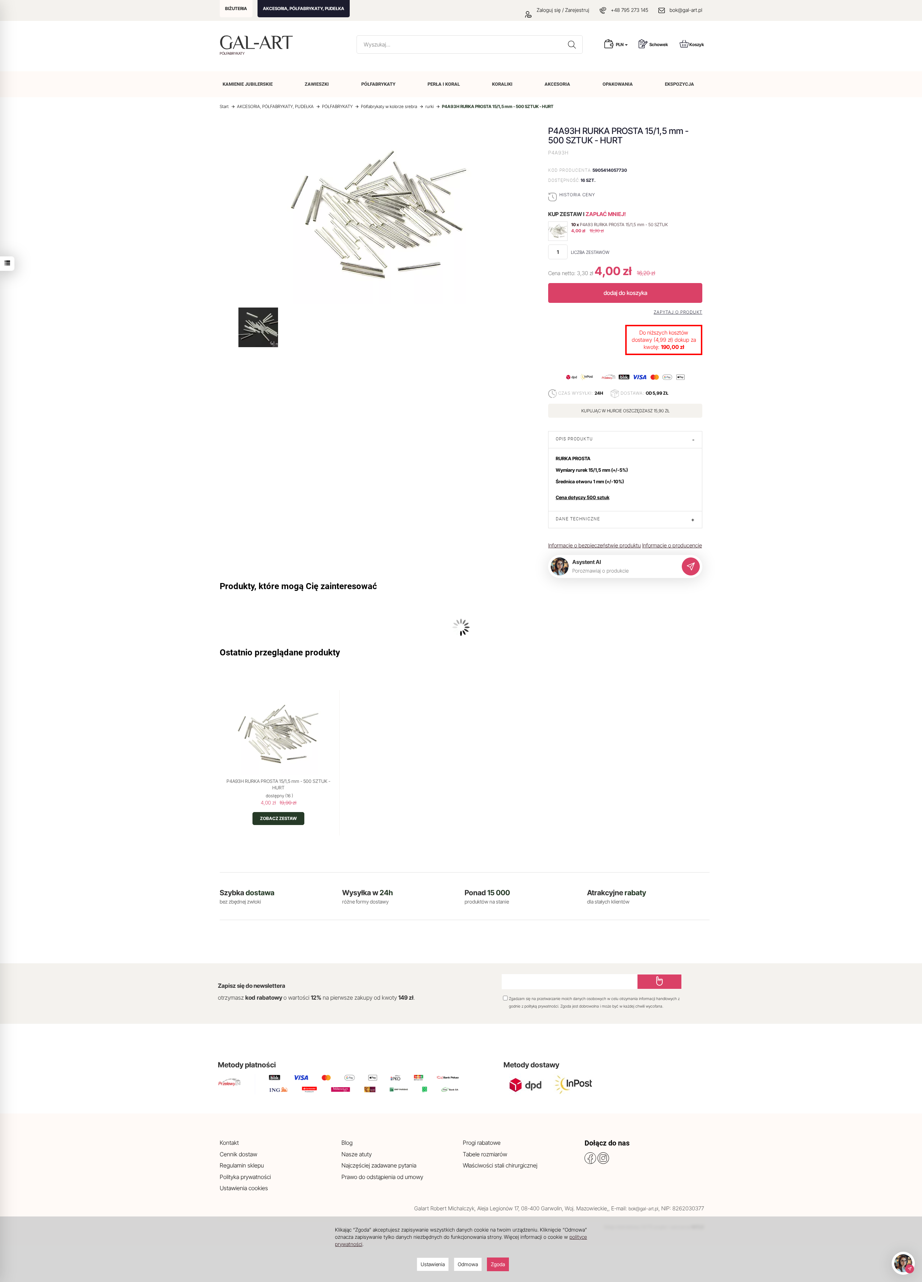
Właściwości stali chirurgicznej (500, 1165)
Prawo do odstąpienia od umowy (382, 1176)
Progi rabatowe (482, 1142)
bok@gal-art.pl (686, 10)
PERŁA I (444, 84)
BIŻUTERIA (236, 8)
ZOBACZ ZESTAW (278, 818)
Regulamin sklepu (242, 1165)
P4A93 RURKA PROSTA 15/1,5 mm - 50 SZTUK (624, 224)
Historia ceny (577, 194)
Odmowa (468, 1264)
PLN (620, 44)
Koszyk (696, 44)
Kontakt (229, 1142)
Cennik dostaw (238, 1154)
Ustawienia (433, 1264)
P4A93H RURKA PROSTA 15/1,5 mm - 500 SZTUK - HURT (278, 784)
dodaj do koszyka (625, 292)
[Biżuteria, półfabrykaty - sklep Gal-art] (258, 42)
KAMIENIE (248, 84)
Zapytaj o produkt (678, 312)
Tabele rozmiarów (485, 1154)
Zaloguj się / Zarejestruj (562, 10)
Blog (347, 1142)
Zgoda (498, 1264)
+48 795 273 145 (629, 10)
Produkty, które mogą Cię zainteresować (298, 586)
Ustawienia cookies (244, 1188)
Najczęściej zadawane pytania (378, 1165)
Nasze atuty (356, 1154)
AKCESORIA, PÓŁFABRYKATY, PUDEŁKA (303, 8)
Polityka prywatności (245, 1176)
